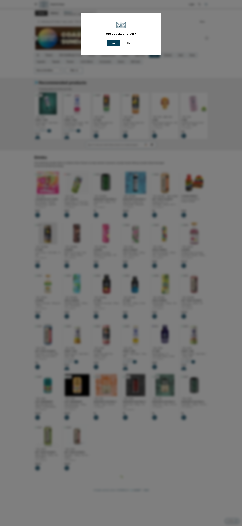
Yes (113, 43)
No (128, 43)
